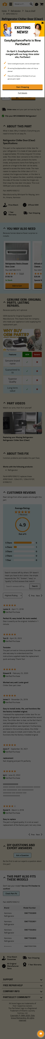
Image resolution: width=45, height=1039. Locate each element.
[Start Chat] (40, 1033)
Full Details (22, 93)
